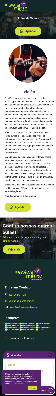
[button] (28, 31)
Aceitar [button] (32, 388)
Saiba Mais (19, 383)
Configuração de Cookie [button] (16, 388)
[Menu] (50, 6)
